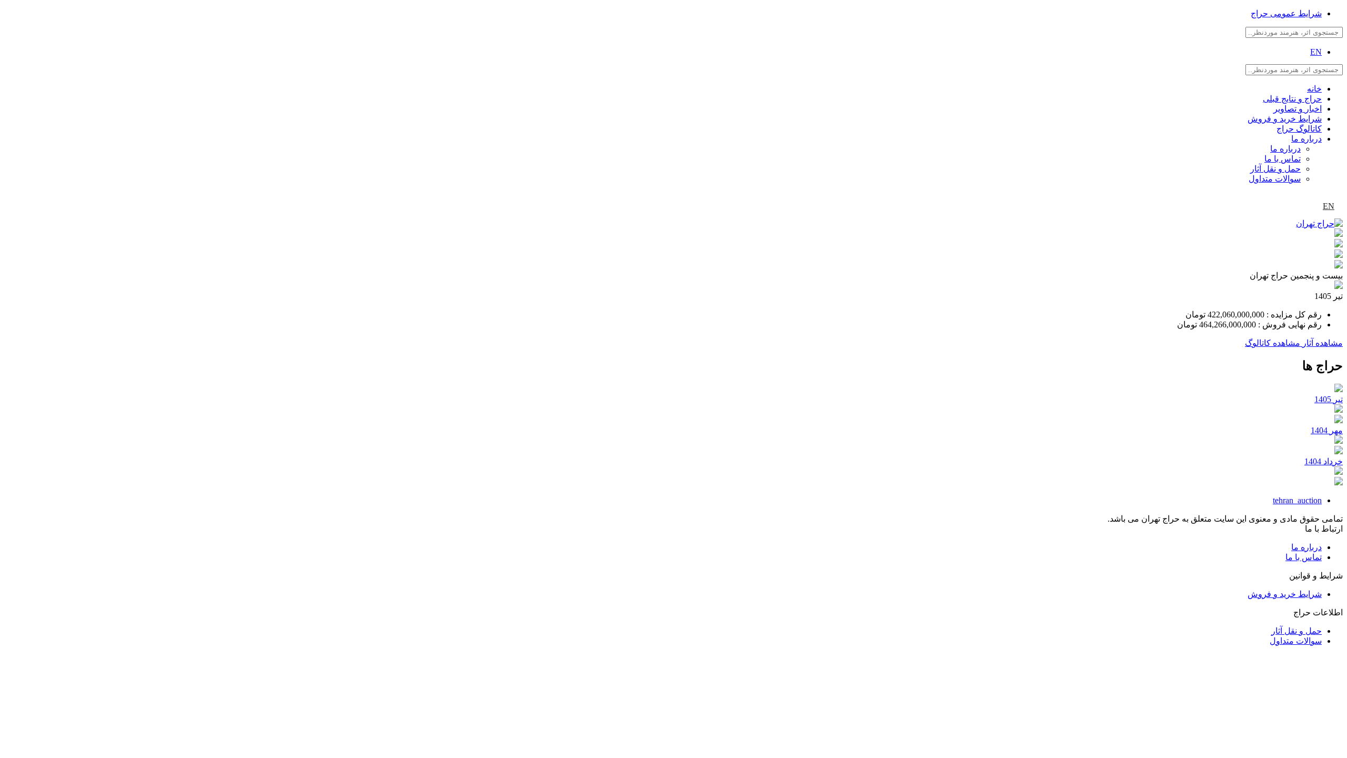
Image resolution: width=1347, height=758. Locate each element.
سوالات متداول (1275, 178)
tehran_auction (1297, 500)
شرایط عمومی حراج (1286, 13)
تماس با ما (1282, 158)
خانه (1314, 88)
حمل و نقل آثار (1275, 168)
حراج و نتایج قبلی (1292, 98)
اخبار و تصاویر (1297, 108)
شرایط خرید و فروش (1285, 118)
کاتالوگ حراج (1299, 128)
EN (1316, 51)
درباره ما (1306, 138)
